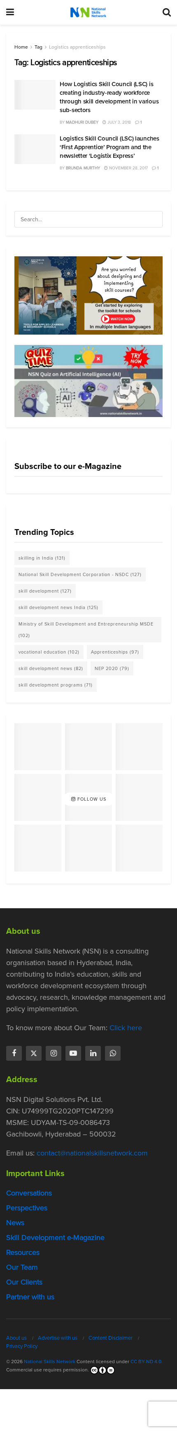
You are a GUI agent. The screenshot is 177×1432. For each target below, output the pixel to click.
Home (21, 47)
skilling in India (42, 558)
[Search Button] (167, 12)
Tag (38, 47)
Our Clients (24, 1282)
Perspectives (26, 1207)
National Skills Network (49, 1361)
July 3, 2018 (118, 122)
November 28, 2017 (128, 168)
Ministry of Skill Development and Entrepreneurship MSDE (86, 630)
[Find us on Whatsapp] (113, 1053)
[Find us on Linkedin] (93, 1053)
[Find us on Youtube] (73, 1053)
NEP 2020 (112, 668)
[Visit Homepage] (88, 12)
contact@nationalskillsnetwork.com (92, 1153)
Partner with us (30, 1296)
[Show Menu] (10, 12)
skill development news (51, 668)
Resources (23, 1252)
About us (16, 1338)
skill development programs (56, 685)
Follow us (91, 799)
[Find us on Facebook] (14, 1053)
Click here (125, 1027)
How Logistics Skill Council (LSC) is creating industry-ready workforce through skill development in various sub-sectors (109, 97)
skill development (45, 591)
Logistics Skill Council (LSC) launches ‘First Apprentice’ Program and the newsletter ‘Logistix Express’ (109, 147)
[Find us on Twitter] (34, 1053)
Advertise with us (57, 1338)
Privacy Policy (21, 1346)
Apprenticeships (115, 652)
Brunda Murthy (83, 168)
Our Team (22, 1267)
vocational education (49, 652)
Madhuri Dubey (82, 122)
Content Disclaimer (110, 1338)
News (15, 1222)
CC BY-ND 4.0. (146, 1361)
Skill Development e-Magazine (55, 1237)
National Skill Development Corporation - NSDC (80, 574)
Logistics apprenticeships (77, 47)
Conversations (29, 1193)
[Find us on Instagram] (53, 1053)
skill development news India (58, 607)
